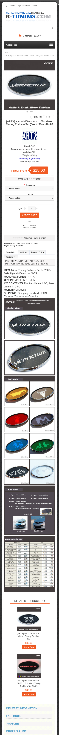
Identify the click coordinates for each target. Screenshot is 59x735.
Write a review (40, 238)
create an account (29, 6)
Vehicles (23, 252)
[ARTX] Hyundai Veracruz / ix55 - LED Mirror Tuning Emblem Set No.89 (28, 683)
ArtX (33, 146)
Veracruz (27, 149)
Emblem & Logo (39, 149)
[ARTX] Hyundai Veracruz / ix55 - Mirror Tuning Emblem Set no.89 (29, 55)
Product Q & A (37, 252)
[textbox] (29, 28)
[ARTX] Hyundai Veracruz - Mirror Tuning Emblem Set (28, 636)
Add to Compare (29, 228)
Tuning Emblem (16, 246)
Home (6, 52)
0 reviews (28, 238)
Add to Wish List (29, 225)
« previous (37, 117)
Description (11, 252)
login (19, 6)
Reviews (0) (11, 257)
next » (49, 117)
